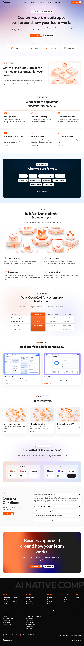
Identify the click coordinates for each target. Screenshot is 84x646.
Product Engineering (7, 603)
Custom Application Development (10, 597)
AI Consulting (5, 616)
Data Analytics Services (8, 624)
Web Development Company (9, 610)
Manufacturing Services (52, 610)
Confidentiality (78, 601)
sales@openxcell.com (76, 635)
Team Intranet (29, 626)
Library (65, 601)
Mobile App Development (8, 612)
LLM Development (6, 620)
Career (76, 599)
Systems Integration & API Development (11, 601)
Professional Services (52, 607)
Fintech (49, 599)
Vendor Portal (29, 628)
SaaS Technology (51, 601)
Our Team (77, 603)
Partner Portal (29, 620)
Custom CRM (29, 601)
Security (76, 605)
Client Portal (29, 599)
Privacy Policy (78, 610)
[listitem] (23, 176)
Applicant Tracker (30, 597)
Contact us (77, 612)
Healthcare (49, 597)
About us (77, 597)
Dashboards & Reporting (31, 603)
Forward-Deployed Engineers (9, 605)
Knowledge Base (30, 612)
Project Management (31, 622)
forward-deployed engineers (46, 30)
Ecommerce (49, 605)
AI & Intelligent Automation (8, 599)
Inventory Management (31, 610)
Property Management (31, 624)
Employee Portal (29, 605)
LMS (27, 614)
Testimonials (77, 607)
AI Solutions (5, 614)
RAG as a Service (6, 622)
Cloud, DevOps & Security (8, 607)
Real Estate (50, 603)
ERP (27, 607)
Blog (65, 597)
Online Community (30, 618)
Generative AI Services (8, 618)
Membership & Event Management (33, 616)
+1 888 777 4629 (64, 635)
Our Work (66, 599)
